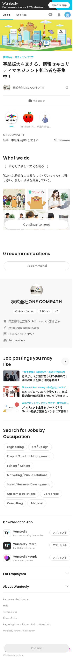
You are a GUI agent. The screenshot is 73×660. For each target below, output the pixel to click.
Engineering (15, 447)
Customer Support (24, 311)
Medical (37, 503)
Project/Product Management (29, 456)
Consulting (15, 503)
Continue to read (36, 224)
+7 (56, 311)
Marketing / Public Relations (27, 475)
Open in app (59, 5)
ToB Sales (45, 311)
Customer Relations (21, 494)
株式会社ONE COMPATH (36, 302)
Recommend (36, 266)
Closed (36, 648)
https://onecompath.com (24, 327)
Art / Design (40, 447)
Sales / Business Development (28, 484)
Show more (62, 140)
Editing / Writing (18, 466)
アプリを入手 (60, 532)
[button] (38, 522)
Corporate (51, 494)
